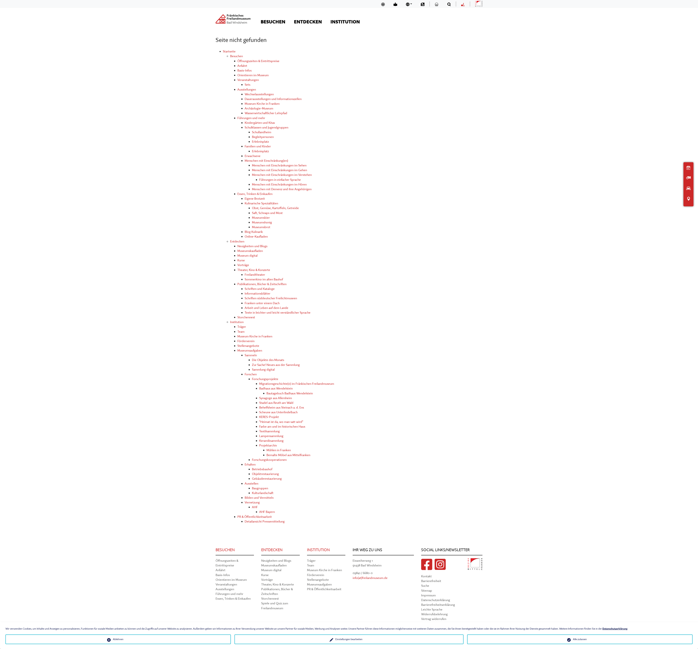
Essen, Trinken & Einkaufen (254, 194)
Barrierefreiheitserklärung (438, 605)
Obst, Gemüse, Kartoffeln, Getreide (275, 208)
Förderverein (245, 341)
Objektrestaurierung (265, 474)
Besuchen (236, 56)
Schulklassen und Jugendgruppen (266, 127)
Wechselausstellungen (259, 94)
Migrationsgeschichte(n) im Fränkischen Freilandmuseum (296, 383)
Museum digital (247, 255)
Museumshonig (262, 222)
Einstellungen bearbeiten (348, 639)
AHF (255, 507)
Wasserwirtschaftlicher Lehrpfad (266, 113)
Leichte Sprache (431, 609)
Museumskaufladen (250, 251)
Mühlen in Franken (278, 450)
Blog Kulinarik (254, 232)
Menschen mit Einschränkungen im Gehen (279, 170)
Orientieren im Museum (253, 75)
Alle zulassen (580, 639)
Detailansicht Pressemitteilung (265, 521)
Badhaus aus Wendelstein (276, 388)
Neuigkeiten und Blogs (252, 246)
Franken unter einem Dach (262, 303)
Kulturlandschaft (262, 493)
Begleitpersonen (263, 137)
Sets (247, 84)
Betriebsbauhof (262, 469)
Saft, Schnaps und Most (267, 213)
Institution (237, 322)
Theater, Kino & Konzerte (253, 270)
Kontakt (426, 576)
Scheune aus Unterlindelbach (278, 412)
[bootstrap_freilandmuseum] (233, 19)
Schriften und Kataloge (260, 289)
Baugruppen (260, 488)
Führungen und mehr (251, 118)
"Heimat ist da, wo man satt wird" (281, 422)
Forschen (251, 374)
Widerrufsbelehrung (434, 614)
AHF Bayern (267, 512)
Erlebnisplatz (260, 141)
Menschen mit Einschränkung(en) (266, 160)
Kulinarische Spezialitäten (261, 203)
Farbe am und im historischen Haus (282, 426)
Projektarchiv (268, 445)
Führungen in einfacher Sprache (280, 179)
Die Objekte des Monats (268, 360)
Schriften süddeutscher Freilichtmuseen (271, 298)
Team (240, 331)
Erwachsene (252, 156)
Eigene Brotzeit (255, 198)
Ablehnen (118, 639)
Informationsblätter (257, 293)
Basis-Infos (244, 70)
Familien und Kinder (258, 146)
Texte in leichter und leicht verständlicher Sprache (277, 312)
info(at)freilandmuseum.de (370, 578)
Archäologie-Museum (259, 108)
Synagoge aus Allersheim (275, 398)
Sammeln (251, 355)
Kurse (241, 260)
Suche (425, 585)
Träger (241, 326)
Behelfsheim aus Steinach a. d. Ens (281, 407)
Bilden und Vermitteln (259, 497)
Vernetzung (252, 502)
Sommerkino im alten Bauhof (264, 279)
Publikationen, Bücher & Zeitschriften (261, 284)
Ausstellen (251, 483)
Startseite (229, 51)
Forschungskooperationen (269, 460)
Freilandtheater (255, 274)
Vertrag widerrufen (433, 619)
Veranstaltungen (248, 80)
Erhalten (250, 464)
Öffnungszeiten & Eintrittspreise (258, 61)
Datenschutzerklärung (435, 600)
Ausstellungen (246, 89)
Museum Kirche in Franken (262, 103)
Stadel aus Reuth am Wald (276, 403)
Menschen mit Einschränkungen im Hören (279, 184)
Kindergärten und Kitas (260, 123)
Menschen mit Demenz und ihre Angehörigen (282, 189)
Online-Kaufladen (256, 236)
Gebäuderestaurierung (267, 478)
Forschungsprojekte (265, 379)
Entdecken (237, 241)
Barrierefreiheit (431, 581)
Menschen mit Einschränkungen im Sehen (279, 165)
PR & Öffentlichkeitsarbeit (254, 517)
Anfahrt (242, 66)
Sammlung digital (263, 369)
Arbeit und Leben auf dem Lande (266, 308)
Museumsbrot (261, 227)
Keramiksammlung (271, 440)
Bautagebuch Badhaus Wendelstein (289, 393)
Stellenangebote (248, 346)
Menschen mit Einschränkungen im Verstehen (282, 175)
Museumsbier (261, 217)
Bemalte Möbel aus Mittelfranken (288, 455)
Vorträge (243, 265)
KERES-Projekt (269, 417)
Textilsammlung (269, 431)
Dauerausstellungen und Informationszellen (273, 99)
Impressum (428, 595)
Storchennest (246, 317)
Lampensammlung (271, 436)
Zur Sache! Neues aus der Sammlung (276, 365)
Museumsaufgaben (249, 350)
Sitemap (426, 590)
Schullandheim (261, 132)
